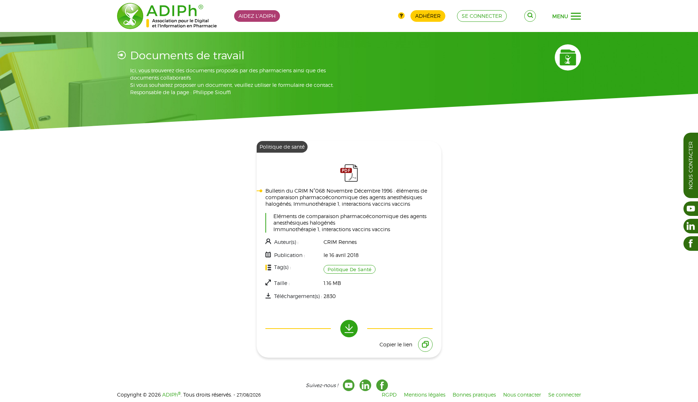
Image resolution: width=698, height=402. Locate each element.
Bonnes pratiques (474, 394)
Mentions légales (424, 394)
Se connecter (564, 394)
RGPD (389, 394)
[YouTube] (348, 385)
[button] (576, 16)
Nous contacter (690, 165)
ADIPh (171, 394)
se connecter (482, 16)
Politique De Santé (350, 269)
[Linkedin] (365, 385)
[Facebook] (382, 385)
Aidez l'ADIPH (257, 16)
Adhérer (428, 16)
